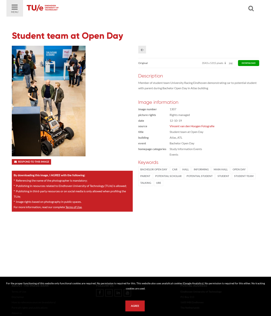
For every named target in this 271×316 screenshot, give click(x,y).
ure (158, 182)
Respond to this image (33, 161)
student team (243, 176)
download (249, 63)
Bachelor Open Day (153, 169)
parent (145, 176)
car (174, 169)
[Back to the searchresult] (142, 49)
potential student (200, 176)
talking (145, 182)
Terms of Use (73, 207)
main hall (221, 169)
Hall (185, 169)
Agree (135, 305)
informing (201, 169)
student (223, 176)
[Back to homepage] (69, 8)
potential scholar (168, 176)
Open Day (239, 169)
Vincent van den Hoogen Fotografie (192, 126)
